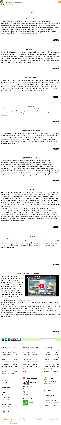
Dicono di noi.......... (7, 387)
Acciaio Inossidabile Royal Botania (30, 130)
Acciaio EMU (30, 106)
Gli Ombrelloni (30, 236)
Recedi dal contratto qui (11, 424)
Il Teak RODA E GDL (31, 49)
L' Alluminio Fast (30, 19)
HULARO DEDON (30, 78)
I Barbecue (30, 189)
